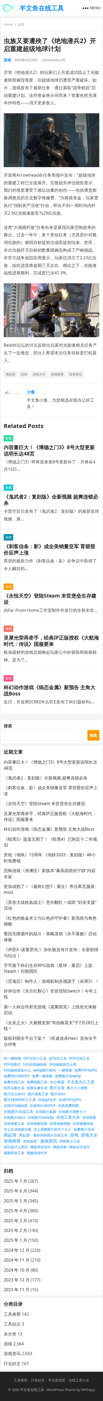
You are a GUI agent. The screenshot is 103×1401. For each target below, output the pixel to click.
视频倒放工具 (14, 1152)
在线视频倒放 (83, 1123)
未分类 (10, 1334)
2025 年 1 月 (15, 1240)
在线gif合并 (47, 1099)
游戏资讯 (75, 374)
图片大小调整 (77, 1087)
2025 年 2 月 (15, 1230)
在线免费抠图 (68, 1105)
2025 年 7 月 (15, 1181)
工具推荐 (12, 1314)
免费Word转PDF (17, 1076)
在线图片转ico (14, 1117)
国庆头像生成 (14, 1087)
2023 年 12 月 (17, 1280)
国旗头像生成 (37, 1087)
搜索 (8, 726)
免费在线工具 (14, 1082)
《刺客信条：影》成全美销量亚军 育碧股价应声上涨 (49, 549)
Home (8, 24)
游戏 (21, 24)
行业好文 (12, 1363)
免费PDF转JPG (85, 1070)
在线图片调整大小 (72, 1111)
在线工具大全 (68, 1117)
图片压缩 (57, 1087)
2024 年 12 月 (17, 1250)
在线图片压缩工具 (18, 1111)
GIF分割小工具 (35, 1058)
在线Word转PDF (43, 1105)
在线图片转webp (41, 1117)
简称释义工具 (69, 1141)
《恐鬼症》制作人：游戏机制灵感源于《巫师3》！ (51, 981)
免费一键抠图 (42, 1076)
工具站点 (12, 1324)
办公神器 (57, 1081)
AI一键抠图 (12, 1058)
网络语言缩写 (79, 1147)
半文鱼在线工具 (42, 7)
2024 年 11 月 (17, 1260)
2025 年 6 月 (15, 1191)
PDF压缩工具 (79, 1058)
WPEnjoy (88, 1389)
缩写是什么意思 (16, 1147)
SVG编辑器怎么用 (62, 1064)
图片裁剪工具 (38, 1094)
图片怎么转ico (14, 1094)
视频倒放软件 (37, 1152)
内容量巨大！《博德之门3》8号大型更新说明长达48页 (49, 450)
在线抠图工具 (14, 1123)
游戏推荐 (57, 374)
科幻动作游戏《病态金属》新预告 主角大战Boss (49, 690)
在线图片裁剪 (46, 1111)
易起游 (10, 374)
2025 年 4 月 (15, 1211)
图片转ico (58, 1094)
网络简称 (60, 1147)
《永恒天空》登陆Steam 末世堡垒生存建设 (50, 598)
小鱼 (31, 392)
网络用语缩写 (40, 1147)
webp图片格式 (44, 1070)
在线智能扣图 (37, 1123)
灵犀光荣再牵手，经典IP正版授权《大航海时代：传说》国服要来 (51, 640)
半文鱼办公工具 (81, 1081)
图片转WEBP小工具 (20, 1099)
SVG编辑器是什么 (17, 1070)
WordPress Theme (61, 1389)
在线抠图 (89, 1117)
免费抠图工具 (37, 1082)
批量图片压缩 (84, 1129)
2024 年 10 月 (17, 1270)
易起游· (25, 1134)
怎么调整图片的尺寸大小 (52, 1129)
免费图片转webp (68, 1076)
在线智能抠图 (60, 1123)
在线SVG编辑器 (15, 1105)
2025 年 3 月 (15, 1221)
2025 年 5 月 (15, 1201)
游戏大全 (39, 374)
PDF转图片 (12, 1064)
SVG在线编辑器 (35, 1064)
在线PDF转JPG (70, 1099)
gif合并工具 (58, 1058)
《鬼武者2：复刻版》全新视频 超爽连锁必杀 (51, 499)
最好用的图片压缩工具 (50, 1135)
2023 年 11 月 (17, 1289)
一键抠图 (65, 1070)
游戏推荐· (30, 1141)
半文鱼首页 (56, 1380)
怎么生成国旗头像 (17, 1129)
